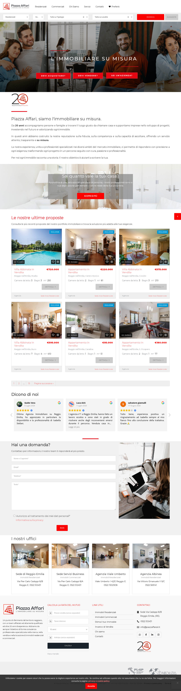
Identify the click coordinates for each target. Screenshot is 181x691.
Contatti (100, 6)
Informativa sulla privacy (29, 520)
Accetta (91, 686)
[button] (90, 196)
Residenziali (41, 6)
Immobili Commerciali (106, 617)
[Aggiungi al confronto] (58, 261)
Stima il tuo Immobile (105, 622)
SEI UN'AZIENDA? (121, 75)
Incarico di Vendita (104, 627)
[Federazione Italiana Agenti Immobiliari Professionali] (136, 671)
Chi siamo (100, 631)
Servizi (87, 6)
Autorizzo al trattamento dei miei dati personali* (43, 516)
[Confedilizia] (162, 671)
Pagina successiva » (44, 383)
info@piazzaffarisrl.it (150, 627)
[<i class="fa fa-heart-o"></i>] (53, 261)
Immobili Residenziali (105, 612)
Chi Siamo (74, 6)
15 (29, 383)
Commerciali (58, 6)
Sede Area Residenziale (50, 296)
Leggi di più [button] (74, 427)
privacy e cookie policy (99, 681)
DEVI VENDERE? (88, 75)
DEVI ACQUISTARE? (53, 76)
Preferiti (115, 6)
